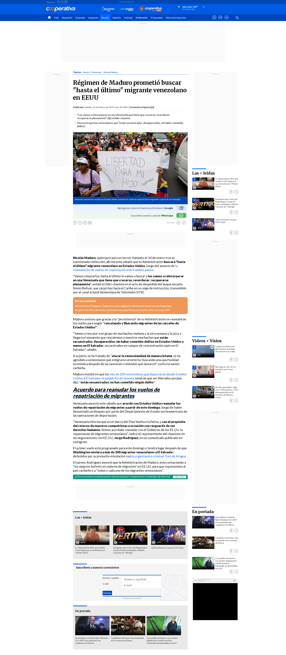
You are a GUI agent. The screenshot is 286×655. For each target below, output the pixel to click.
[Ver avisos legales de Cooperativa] (214, 20)
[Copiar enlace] (184, 223)
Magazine (67, 17)
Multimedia (141, 17)
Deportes (80, 17)
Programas (157, 17)
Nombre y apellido (111, 578)
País (56, 17)
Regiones (93, 17)
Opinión (116, 17)
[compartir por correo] (178, 223)
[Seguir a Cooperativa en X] (62, 2)
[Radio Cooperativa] (150, 9)
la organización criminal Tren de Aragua (159, 456)
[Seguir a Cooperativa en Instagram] (65, 2)
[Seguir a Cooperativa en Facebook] (58, 2)
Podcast (128, 17)
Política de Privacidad (132, 598)
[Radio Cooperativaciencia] (127, 9)
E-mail (105, 584)
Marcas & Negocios (176, 17)
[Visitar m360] (220, 20)
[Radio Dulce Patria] (108, 9)
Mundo (105, 17)
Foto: (77, 135)
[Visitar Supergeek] (226, 20)
